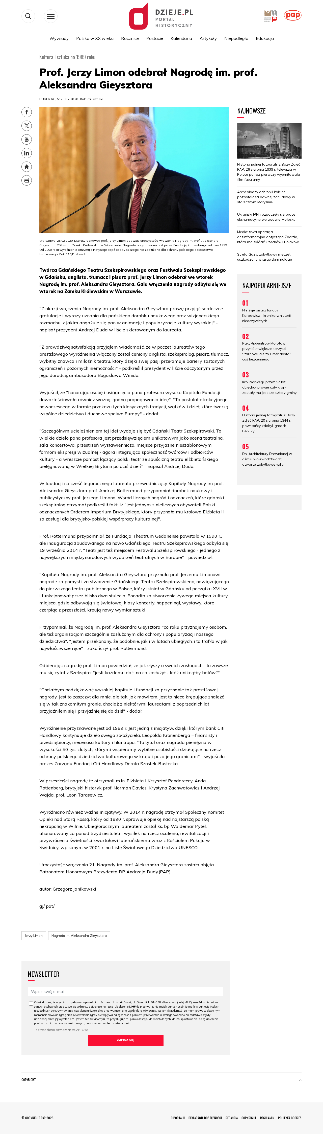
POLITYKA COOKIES (290, 1117)
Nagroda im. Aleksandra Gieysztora (79, 936)
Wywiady (59, 38)
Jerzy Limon (34, 936)
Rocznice (130, 38)
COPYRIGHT (248, 1117)
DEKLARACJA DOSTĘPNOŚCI (205, 1117)
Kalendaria (181, 38)
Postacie (154, 38)
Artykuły (208, 38)
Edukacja (265, 38)
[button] (300, 1080)
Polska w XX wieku (95, 38)
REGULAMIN (267, 1117)
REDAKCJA (232, 1117)
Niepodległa (236, 38)
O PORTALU (178, 1117)
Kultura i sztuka (91, 99)
